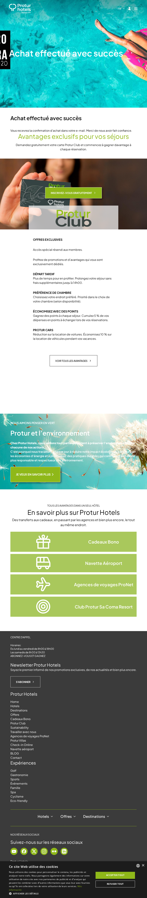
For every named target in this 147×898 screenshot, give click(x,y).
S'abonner (23, 681)
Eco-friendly (19, 801)
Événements (18, 783)
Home (14, 702)
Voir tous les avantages (71, 360)
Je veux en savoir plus (33, 474)
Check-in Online (21, 745)
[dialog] (73, 879)
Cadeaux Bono (20, 719)
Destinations (18, 710)
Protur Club (18, 723)
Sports (14, 779)
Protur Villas (18, 740)
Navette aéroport (22, 749)
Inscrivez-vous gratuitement (71, 192)
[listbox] (138, 866)
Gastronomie (19, 775)
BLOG (14, 753)
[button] (50, 893)
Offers (14, 714)
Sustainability (19, 727)
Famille (15, 788)
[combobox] (121, 8)
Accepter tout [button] (115, 875)
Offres (66, 816)
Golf (13, 770)
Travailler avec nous (23, 732)
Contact (16, 758)
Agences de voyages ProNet (29, 736)
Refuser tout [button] (115, 883)
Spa (13, 792)
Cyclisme (16, 796)
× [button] (143, 865)
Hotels (14, 706)
